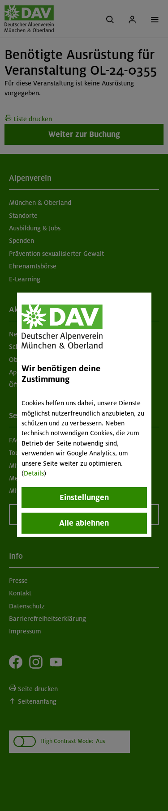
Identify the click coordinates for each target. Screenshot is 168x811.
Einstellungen (84, 497)
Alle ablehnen (84, 523)
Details (34, 473)
